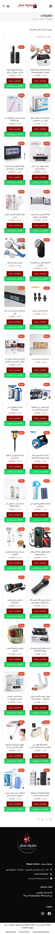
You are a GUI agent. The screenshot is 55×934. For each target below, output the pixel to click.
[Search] (4, 6)
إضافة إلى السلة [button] (40, 81)
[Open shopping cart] (7, 6)
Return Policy (11, 932)
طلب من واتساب (39, 86)
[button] (50, 6)
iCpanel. (25, 928)
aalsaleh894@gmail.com (38, 878)
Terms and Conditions (40, 932)
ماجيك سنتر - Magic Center (35, 925)
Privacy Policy (24, 932)
